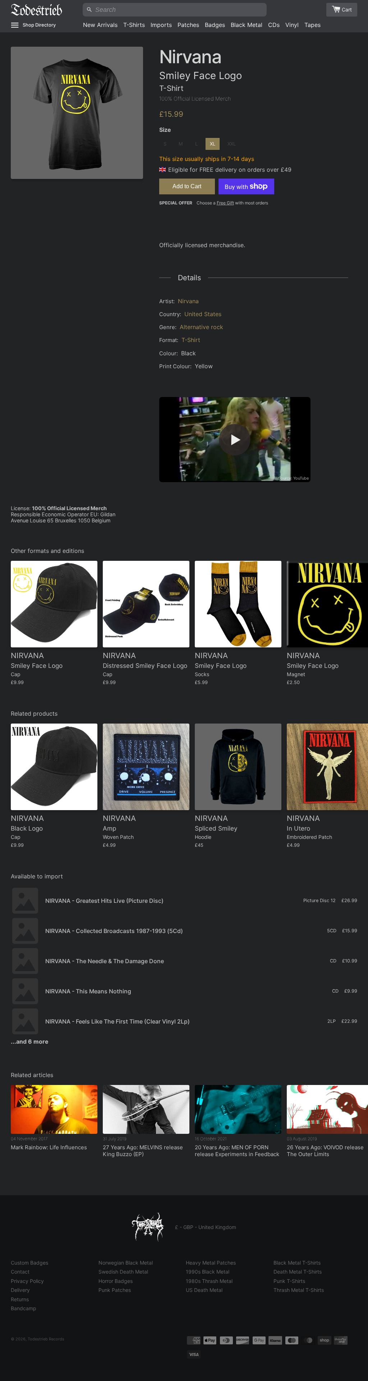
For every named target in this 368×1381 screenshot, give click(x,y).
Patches (188, 24)
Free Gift (225, 202)
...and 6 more (30, 1041)
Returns (20, 1299)
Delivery (20, 1290)
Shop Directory (39, 25)
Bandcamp (23, 1308)
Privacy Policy (27, 1281)
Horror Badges (115, 1281)
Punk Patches (114, 1290)
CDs (274, 24)
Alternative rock (201, 327)
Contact (20, 1272)
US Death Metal (204, 1290)
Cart (347, 9)
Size (165, 129)
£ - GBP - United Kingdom (205, 1227)
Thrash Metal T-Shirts (298, 1290)
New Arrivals (100, 24)
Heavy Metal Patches (211, 1263)
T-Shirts (134, 24)
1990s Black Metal (207, 1272)
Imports (161, 24)
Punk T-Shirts (289, 1281)
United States (202, 314)
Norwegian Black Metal (125, 1263)
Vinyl (292, 24)
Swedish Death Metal (123, 1272)
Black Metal (246, 24)
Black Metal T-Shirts (297, 1263)
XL (212, 144)
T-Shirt (190, 339)
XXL (231, 144)
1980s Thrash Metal (209, 1281)
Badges (215, 24)
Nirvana (188, 301)
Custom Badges (29, 1263)
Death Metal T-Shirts (297, 1272)
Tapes (312, 24)
